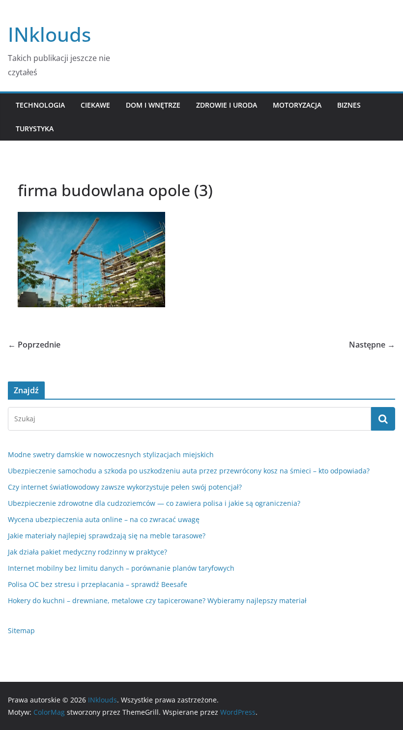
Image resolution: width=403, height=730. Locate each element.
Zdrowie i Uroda (226, 105)
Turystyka (35, 128)
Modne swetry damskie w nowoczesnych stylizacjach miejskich (111, 454)
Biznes (349, 105)
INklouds (49, 34)
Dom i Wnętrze (153, 105)
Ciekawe (95, 105)
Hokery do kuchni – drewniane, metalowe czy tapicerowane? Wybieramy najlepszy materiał (157, 600)
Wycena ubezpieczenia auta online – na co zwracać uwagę (104, 519)
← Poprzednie (34, 344)
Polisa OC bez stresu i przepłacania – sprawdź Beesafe (97, 584)
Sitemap (21, 630)
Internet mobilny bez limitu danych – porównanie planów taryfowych (121, 568)
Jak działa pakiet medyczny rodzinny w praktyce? (87, 551)
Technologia (40, 105)
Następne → (372, 344)
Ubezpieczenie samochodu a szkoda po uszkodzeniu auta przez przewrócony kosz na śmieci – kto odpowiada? (189, 470)
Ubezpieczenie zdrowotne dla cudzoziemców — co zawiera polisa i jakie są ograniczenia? (154, 503)
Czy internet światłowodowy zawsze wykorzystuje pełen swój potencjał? (125, 487)
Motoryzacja (297, 105)
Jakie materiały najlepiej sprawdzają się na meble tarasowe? (106, 535)
